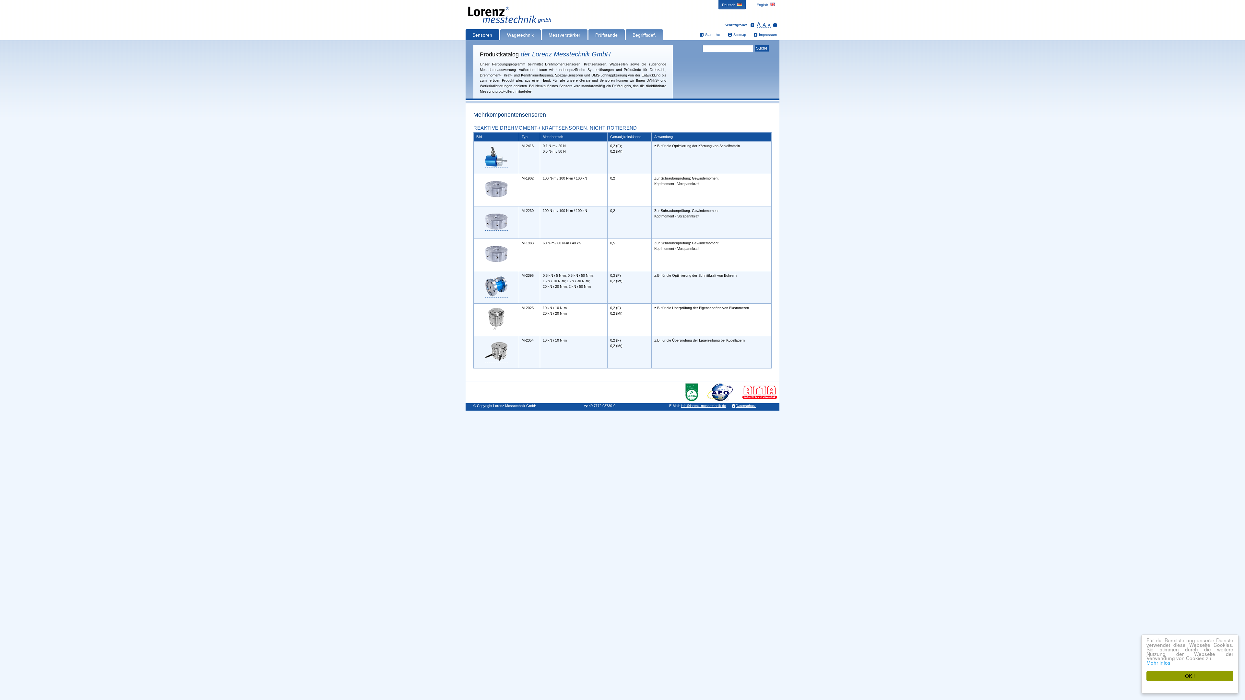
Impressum (768, 35)
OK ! (1190, 675)
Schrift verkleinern (775, 25)
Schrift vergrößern (752, 25)
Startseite (712, 35)
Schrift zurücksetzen (764, 25)
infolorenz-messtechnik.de (703, 406)
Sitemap (739, 35)
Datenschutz (746, 406)
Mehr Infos (1158, 662)
